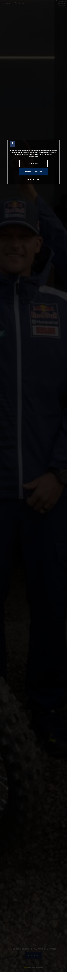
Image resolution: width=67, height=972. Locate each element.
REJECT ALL (33, 163)
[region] (33, 162)
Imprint (36, 156)
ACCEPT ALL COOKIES (33, 172)
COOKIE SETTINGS (34, 179)
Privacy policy (32, 156)
